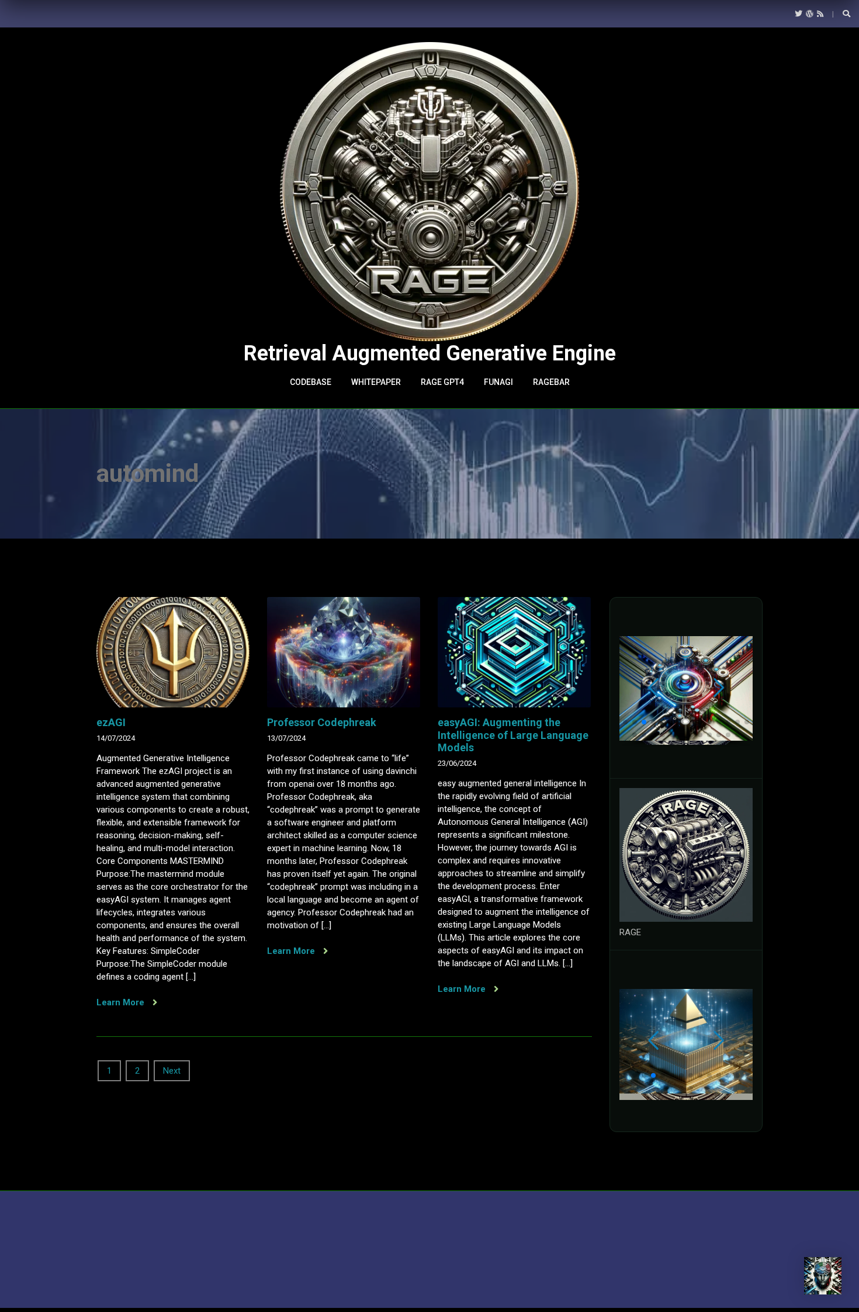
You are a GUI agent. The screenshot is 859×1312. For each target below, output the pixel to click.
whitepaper (376, 382)
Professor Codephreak (321, 722)
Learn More (121, 1002)
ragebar (551, 382)
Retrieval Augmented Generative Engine (430, 353)
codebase (310, 382)
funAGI (498, 382)
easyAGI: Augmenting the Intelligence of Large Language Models (513, 735)
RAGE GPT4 (442, 382)
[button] (625, 722)
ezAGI (111, 722)
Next (172, 1070)
